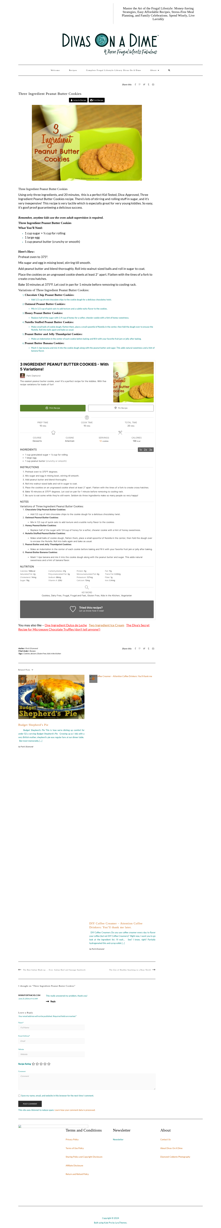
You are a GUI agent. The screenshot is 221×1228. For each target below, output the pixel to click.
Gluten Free (41, 653)
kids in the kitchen (54, 653)
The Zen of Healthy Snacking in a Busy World (130, 970)
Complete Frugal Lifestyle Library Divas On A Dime (113, 70)
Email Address (24, 1036)
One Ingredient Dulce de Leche (66, 625)
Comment (22, 1071)
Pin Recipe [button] (122, 408)
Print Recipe (98, 100)
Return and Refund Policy (77, 1174)
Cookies (26, 653)
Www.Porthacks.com (29, 995)
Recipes (73, 70)
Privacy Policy (72, 1139)
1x (140, 449)
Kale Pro (108, 1222)
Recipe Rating (24, 1064)
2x (145, 449)
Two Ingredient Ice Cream (106, 625)
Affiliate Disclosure (74, 1165)
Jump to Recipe (79, 100)
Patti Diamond (31, 648)
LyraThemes (121, 1222)
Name (21, 1023)
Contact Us (165, 1139)
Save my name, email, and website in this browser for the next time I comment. (57, 1096)
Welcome (55, 70)
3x (150, 449)
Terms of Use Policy (75, 1148)
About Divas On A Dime (171, 1148)
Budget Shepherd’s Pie (33, 724)
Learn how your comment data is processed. (75, 1110)
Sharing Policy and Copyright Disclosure (84, 1156)
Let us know (85, 610)
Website (21, 1049)
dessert (33, 653)
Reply (53, 1001)
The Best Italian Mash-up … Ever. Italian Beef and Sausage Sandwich (54, 970)
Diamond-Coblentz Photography (175, 1156)
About (153, 70)
